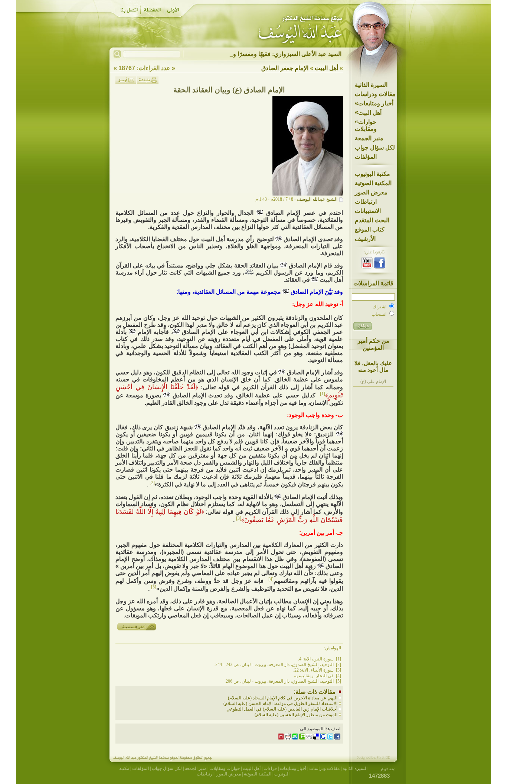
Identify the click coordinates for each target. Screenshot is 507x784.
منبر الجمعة (369, 138)
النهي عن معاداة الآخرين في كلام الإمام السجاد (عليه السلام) (282, 698)
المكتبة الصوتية (373, 183)
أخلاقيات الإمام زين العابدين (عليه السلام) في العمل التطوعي (281, 709)
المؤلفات (366, 157)
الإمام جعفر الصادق (284, 68)
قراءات (270, 768)
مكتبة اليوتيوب (372, 174)
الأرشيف (365, 239)
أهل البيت (368, 112)
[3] (238, 518)
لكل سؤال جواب (375, 147)
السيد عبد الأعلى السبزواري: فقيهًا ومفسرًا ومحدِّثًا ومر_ (273, 54)
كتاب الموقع (370, 229)
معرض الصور (371, 192)
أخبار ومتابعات (374, 103)
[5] (153, 587)
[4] (271, 579)
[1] (322, 393)
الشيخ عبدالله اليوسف (317, 199)
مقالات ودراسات (375, 94)
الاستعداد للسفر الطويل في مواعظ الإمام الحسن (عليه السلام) (280, 703)
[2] (152, 482)
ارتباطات (366, 202)
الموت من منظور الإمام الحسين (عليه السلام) (296, 714)
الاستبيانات (368, 211)
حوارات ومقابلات (366, 125)
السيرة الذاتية (371, 85)
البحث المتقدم (372, 220)
